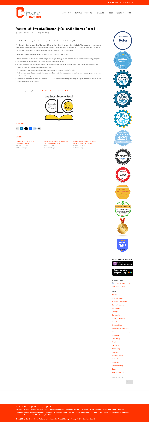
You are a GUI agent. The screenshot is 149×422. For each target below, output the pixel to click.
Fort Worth (112, 409)
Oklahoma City (84, 412)
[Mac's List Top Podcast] (123, 127)
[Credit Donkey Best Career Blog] (122, 147)
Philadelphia (96, 412)
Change (115, 311)
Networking (116, 349)
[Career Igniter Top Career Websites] (123, 182)
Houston (121, 409)
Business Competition (119, 301)
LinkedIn (27, 407)
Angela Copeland (23, 33)
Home (18, 419)
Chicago (76, 409)
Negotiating (116, 345)
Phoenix (105, 412)
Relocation (115, 362)
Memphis (49, 412)
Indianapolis (20, 412)
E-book (114, 322)
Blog (129, 13)
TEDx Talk (78, 13)
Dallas (92, 409)
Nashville (66, 412)
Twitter (34, 407)
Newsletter (115, 352)
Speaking (100, 13)
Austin (46, 409)
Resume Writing (117, 365)
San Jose (27, 415)
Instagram (42, 407)
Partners (42, 419)
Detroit (104, 409)
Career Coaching (118, 305)
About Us (66, 13)
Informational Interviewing (121, 332)
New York (74, 412)
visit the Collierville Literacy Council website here (55, 91)
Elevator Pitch (117, 325)
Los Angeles (39, 412)
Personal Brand (117, 355)
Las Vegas (30, 412)
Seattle (35, 415)
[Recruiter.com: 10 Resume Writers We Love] (123, 165)
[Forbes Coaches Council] (122, 49)
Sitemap (66, 419)
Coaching (88, 13)
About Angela (51, 419)
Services (29, 419)
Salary (114, 369)
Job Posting (45, 33)
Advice (114, 295)
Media (114, 342)
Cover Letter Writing (119, 318)
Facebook (19, 407)
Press (60, 419)
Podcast (119, 13)
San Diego (121, 412)
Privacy (73, 419)
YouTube (50, 407)
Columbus (84, 409)
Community (116, 315)
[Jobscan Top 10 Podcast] (122, 69)
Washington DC (45, 415)
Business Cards (117, 298)
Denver (98, 409)
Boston (61, 409)
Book (111, 13)
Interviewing (116, 335)
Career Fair (116, 308)
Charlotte (68, 409)
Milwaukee (58, 412)
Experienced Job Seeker (120, 328)
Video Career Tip (118, 372)
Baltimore (53, 409)
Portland (113, 412)
